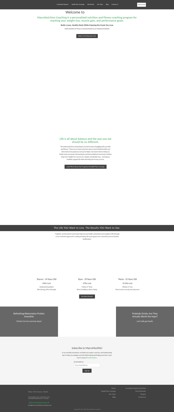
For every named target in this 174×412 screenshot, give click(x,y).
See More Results (87, 296)
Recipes (143, 394)
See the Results (140, 391)
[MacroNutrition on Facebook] (130, 5)
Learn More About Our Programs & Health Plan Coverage (86, 167)
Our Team (100, 4)
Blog (107, 4)
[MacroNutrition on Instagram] (135, 5)
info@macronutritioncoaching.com (40, 405)
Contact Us (115, 4)
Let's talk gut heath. (145, 318)
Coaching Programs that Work (135, 388)
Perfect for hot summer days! (29, 318)
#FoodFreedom (91, 358)
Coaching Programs (62, 4)
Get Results (90, 4)
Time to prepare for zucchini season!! (87, 318)
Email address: (79, 362)
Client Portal (141, 4)
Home (113, 388)
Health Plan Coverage (77, 4)
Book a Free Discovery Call (87, 36)
